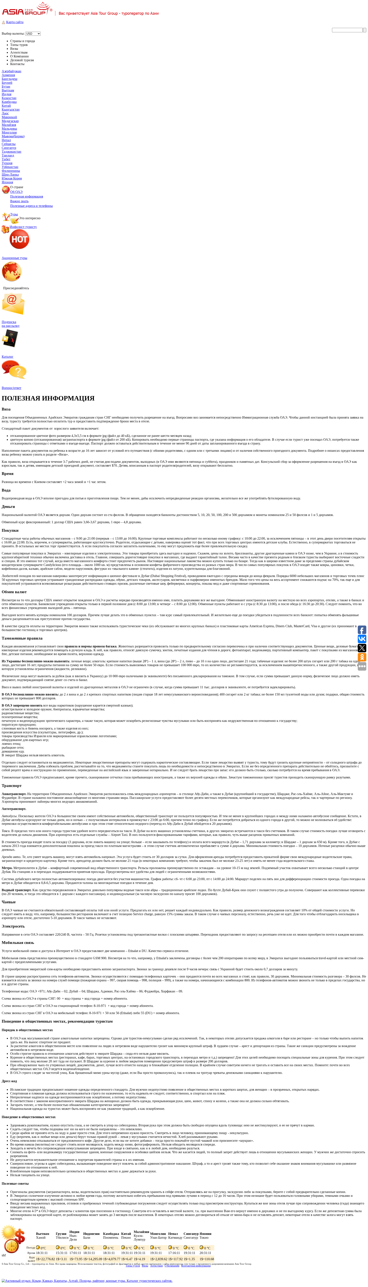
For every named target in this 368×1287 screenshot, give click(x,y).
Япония (7, 182)
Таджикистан (11, 151)
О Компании (172, 1265)
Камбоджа (9, 102)
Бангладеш (9, 79)
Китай (6, 105)
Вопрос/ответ (11, 388)
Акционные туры (14, 258)
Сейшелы (9, 144)
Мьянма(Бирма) (13, 136)
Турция (7, 163)
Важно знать (19, 201)
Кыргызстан (11, 109)
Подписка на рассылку (11, 324)
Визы (145, 1265)
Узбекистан (10, 167)
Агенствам (156, 1265)
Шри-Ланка (10, 174)
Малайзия (9, 125)
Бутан (6, 86)
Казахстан (9, 98)
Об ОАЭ (16, 192)
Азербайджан (11, 71)
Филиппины (11, 170)
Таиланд (8, 155)
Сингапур (9, 148)
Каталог (7, 356)
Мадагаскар (10, 121)
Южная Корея (12, 178)
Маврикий (9, 117)
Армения (8, 75)
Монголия (9, 132)
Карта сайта (14, 22)
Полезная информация (26, 196)
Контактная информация (196, 1265)
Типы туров (133, 1265)
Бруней (7, 82)
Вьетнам (8, 90)
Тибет (6, 159)
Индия (6, 94)
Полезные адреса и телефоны (31, 206)
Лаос (5, 113)
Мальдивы (9, 128)
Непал (6, 140)
